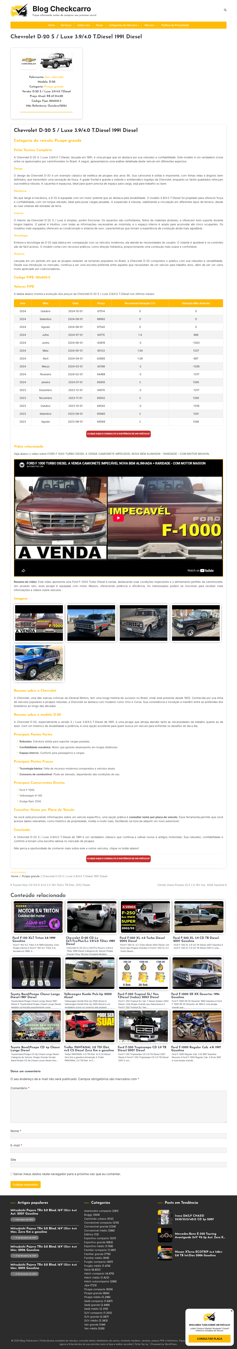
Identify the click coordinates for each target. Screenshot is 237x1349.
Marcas (149, 25)
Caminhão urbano (95, 1218)
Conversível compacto (98, 1222)
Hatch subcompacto (96, 1281)
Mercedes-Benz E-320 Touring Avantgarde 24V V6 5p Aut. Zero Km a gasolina (200, 1217)
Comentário (20, 1088)
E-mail (16, 1145)
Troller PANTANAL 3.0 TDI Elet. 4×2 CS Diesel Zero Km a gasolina (89, 1049)
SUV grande (91, 1316)
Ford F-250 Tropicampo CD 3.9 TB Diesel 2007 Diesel (142, 1049)
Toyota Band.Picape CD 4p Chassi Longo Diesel (35, 1049)
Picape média (92, 1297)
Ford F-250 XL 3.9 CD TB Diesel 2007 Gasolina (196, 940)
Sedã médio (91, 1308)
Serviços (66, 25)
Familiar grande (93, 1254)
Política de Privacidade (175, 25)
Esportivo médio (94, 1246)
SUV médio (91, 1320)
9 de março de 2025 (24, 1219)
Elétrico (88, 1234)
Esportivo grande (94, 1242)
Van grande (91, 1324)
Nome (15, 1131)
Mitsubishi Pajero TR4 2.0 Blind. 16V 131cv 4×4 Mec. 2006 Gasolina (43, 1248)
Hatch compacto (94, 1273)
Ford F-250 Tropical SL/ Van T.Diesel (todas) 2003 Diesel (138, 996)
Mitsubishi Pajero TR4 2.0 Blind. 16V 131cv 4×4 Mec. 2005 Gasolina (43, 1266)
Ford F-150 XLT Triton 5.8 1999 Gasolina (33, 940)
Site (13, 1160)
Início (51, 25)
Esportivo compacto (96, 1238)
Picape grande (54, 86)
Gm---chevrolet (54, 77)
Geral (87, 1269)
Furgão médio (92, 1265)
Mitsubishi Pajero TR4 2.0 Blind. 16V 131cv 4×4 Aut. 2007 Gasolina (43, 1212)
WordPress (171, 1344)
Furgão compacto (95, 1261)
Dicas (99, 25)
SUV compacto (93, 1312)
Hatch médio (92, 1277)
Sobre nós (83, 25)
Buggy (88, 1214)
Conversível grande (96, 1226)
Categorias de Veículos (123, 25)
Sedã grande (92, 1304)
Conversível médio (95, 1230)
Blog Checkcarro (62, 8)
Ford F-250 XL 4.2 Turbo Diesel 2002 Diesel (142, 940)
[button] (231, 1310)
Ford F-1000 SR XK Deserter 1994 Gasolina (195, 996)
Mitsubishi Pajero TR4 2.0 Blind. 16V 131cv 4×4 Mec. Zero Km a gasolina (43, 1230)
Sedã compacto (93, 1301)
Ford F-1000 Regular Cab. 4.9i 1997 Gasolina (196, 1049)
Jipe (86, 1285)
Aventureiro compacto (97, 1210)
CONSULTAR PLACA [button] (209, 1338)
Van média (90, 1328)
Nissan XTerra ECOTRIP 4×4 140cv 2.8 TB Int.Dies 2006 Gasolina (198, 1235)
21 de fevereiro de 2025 (25, 1238)
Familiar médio (93, 1257)
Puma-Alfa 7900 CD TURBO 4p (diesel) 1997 (196, 1253)
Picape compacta (94, 1289)
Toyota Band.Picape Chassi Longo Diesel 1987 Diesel (35, 996)
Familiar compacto (95, 1250)
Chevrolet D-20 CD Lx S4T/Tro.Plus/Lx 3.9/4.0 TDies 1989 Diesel (90, 941)
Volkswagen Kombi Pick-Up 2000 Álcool (88, 996)
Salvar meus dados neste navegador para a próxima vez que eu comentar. (67, 1174)
